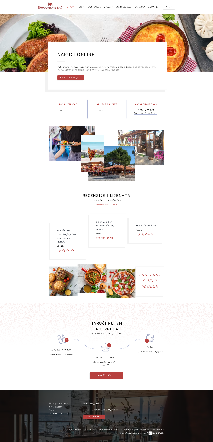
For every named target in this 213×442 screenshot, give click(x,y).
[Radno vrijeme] (75, 111)
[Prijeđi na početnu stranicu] (50, 6)
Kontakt (153, 7)
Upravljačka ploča (158, 429)
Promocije (94, 7)
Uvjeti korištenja (75, 429)
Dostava (108, 7)
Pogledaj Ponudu (66, 250)
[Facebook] (154, 406)
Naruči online (9, 4)
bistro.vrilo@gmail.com (145, 113)
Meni (82, 7)
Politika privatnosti (90, 429)
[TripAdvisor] (161, 406)
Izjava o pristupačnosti (142, 429)
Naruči (169, 7)
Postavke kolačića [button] (106, 429)
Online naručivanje (69, 77)
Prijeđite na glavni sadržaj (14, 4)
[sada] (70, 110)
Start (71, 7)
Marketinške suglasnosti (123, 429)
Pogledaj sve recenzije (106, 204)
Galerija (140, 7)
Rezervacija (124, 7)
